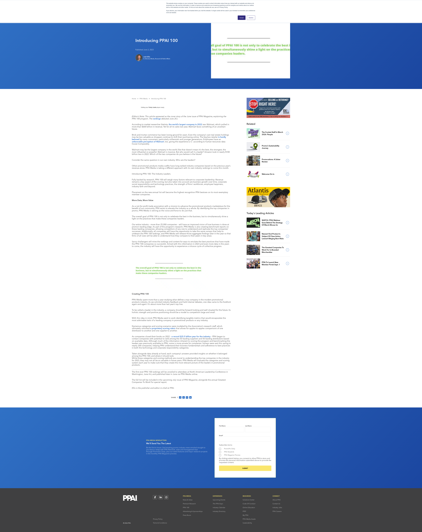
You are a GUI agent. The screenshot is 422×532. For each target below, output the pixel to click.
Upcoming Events (219, 500)
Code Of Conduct (249, 504)
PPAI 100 (186, 507)
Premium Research (189, 504)
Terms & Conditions (160, 523)
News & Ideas (187, 500)
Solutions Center (248, 500)
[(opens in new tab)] (268, 117)
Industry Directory (219, 511)
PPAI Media (144, 99)
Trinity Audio (152, 107)
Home (134, 99)
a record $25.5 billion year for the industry (191, 336)
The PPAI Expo (218, 504)
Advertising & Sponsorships (193, 511)
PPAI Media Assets (249, 519)
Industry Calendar (219, 507)
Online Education (249, 507)
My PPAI (245, 515)
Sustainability (247, 523)
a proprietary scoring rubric (162, 328)
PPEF (244, 511)
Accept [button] (242, 18)
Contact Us (276, 504)
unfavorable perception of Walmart (148, 141)
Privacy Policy (157, 519)
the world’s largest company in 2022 (185, 124)
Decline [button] (251, 18)
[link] (253, 133)
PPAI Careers (277, 511)
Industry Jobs (277, 507)
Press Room (187, 515)
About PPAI (277, 500)
